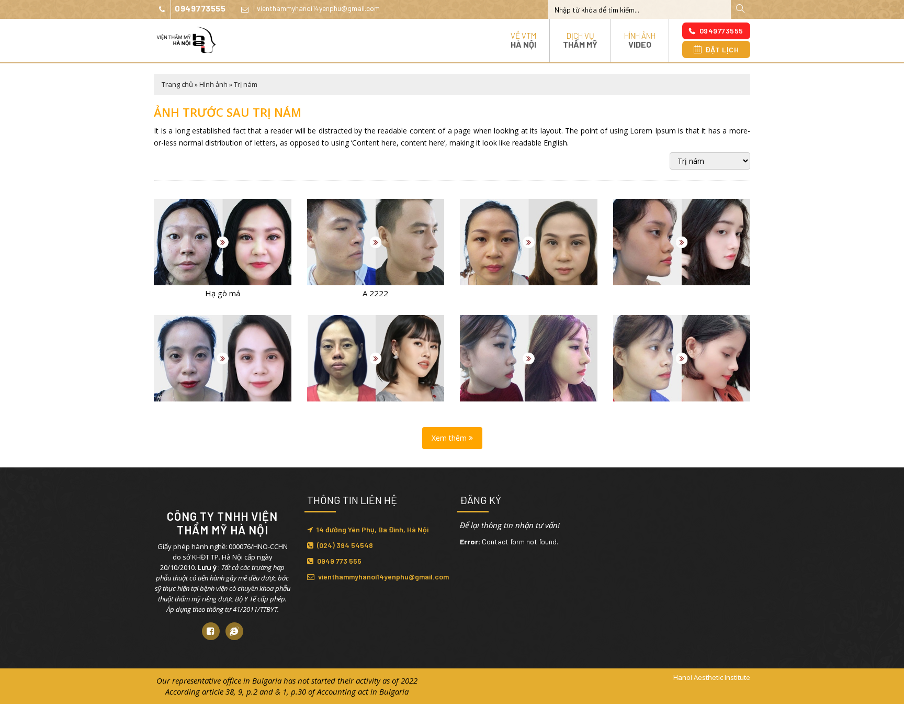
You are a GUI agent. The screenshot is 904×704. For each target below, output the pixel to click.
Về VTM (523, 40)
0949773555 (200, 8)
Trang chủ (177, 84)
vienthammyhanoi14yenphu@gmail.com (318, 8)
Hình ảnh (640, 40)
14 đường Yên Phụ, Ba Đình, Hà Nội (372, 529)
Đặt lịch (722, 49)
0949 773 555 (339, 560)
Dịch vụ (580, 40)
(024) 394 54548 (345, 545)
